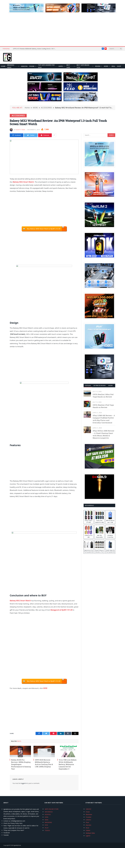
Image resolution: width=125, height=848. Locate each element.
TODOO (47, 830)
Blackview (89, 814)
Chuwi (88, 812)
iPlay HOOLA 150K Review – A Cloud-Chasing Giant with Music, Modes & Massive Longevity (103, 434)
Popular (88, 385)
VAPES (60, 66)
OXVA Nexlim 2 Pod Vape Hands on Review (103, 406)
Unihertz (88, 820)
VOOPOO (48, 814)
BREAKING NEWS (10, 66)
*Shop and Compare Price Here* (13, 830)
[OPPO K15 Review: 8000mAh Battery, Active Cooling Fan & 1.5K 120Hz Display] (44, 751)
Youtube (6, 835)
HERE (45, 688)
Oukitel (88, 830)
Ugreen (88, 836)
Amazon (24, 66)
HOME (3, 66)
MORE (106, 66)
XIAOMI (110, 385)
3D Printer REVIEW (99, 385)
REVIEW (97, 66)
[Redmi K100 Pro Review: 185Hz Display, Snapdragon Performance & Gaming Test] (20, 751)
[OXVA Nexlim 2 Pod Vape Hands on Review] (87, 404)
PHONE (31, 66)
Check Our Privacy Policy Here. (13, 823)
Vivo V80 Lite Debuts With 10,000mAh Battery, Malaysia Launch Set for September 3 (67, 764)
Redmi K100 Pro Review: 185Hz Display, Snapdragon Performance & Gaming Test (21, 764)
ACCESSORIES (18, 115)
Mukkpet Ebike (90, 833)
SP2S (46, 825)
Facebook (6, 833)
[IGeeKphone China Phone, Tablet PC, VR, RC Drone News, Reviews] (7, 57)
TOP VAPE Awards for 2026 (46, 66)
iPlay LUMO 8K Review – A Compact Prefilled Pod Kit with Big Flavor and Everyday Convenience (104, 419)
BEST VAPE (68, 66)
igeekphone (17, 845)
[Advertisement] (62, 29)
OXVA (46, 817)
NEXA (46, 820)
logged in (24, 783)
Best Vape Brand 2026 (83, 66)
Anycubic (88, 825)
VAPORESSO (49, 812)
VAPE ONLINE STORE (51, 809)
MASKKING (48, 822)
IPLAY (46, 828)
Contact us (6, 821)
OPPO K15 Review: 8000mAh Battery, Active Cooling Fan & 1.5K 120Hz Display (35, 49)
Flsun (87, 822)
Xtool (87, 828)
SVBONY (88, 809)
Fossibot (88, 817)
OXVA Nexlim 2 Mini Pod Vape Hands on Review (103, 395)
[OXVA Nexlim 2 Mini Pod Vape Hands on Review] (87, 393)
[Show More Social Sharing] (54, 135)
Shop (119, 66)
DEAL (113, 66)
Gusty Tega (20, 130)
